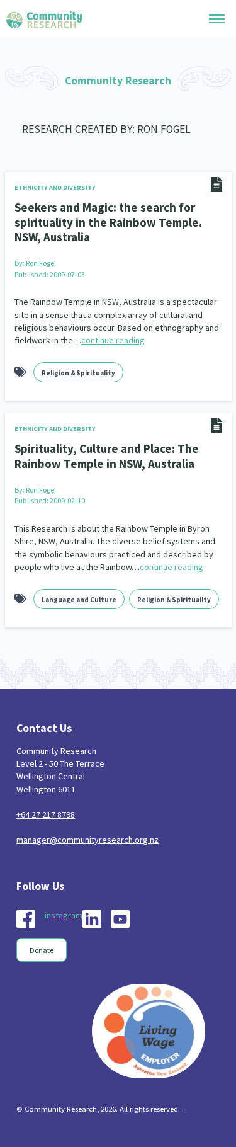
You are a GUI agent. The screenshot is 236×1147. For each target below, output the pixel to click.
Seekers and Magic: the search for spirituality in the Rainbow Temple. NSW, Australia (108, 222)
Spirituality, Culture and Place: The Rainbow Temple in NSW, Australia (106, 456)
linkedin (91, 919)
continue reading (113, 340)
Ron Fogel (41, 263)
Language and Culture (79, 599)
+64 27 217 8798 (45, 814)
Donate (41, 950)
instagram (63, 915)
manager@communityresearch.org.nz (87, 839)
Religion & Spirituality (78, 372)
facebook (25, 919)
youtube (120, 919)
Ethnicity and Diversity (55, 187)
